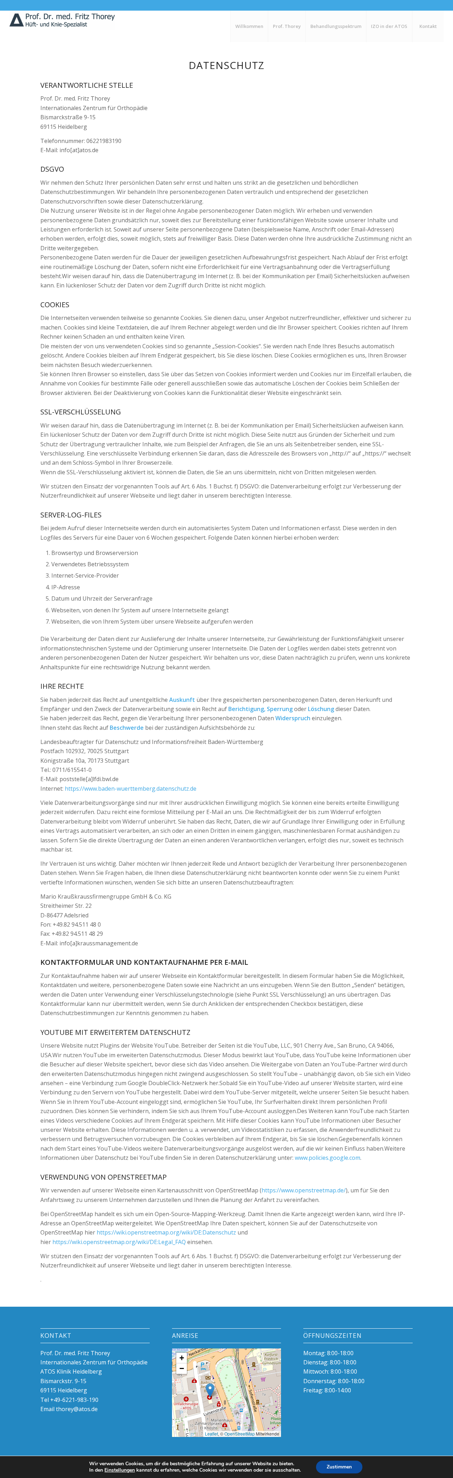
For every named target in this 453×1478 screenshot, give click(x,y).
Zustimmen (339, 1466)
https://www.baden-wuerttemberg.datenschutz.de (130, 788)
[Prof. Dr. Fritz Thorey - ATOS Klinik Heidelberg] (62, 26)
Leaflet (211, 1434)
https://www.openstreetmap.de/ (304, 1190)
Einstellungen (119, 1470)
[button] (210, 1390)
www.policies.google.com (327, 1158)
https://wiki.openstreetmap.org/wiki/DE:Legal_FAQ (119, 1242)
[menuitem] (249, 26)
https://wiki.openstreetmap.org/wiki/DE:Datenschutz (166, 1232)
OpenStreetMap (239, 1434)
